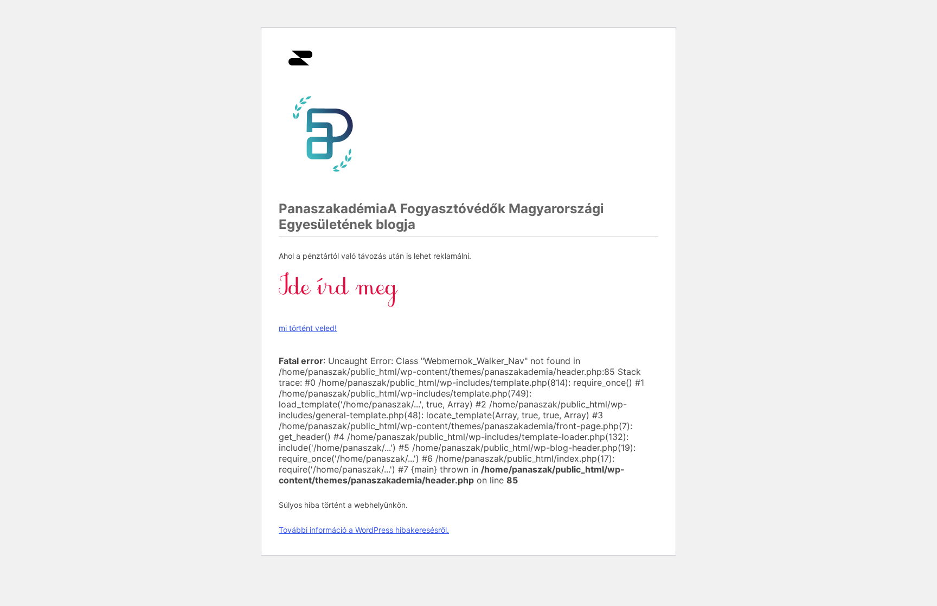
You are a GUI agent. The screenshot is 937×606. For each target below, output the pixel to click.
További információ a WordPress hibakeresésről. (364, 529)
